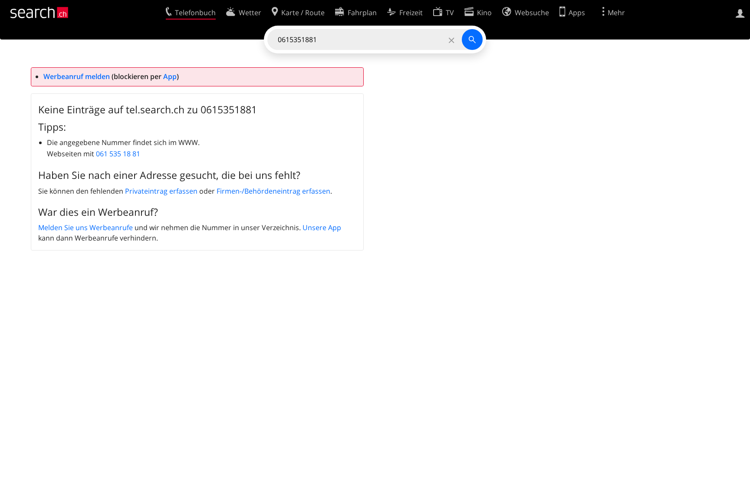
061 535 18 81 (118, 153)
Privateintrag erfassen (161, 191)
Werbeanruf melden (76, 76)
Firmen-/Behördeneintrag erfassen (273, 191)
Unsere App (322, 227)
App (170, 76)
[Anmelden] (740, 12)
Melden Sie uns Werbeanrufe (85, 227)
